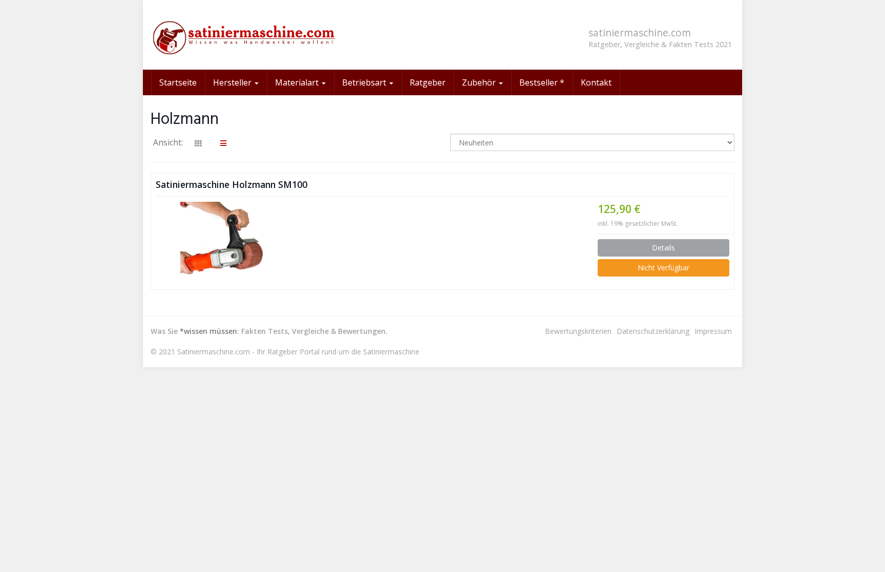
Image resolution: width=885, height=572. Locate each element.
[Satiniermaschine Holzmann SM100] (222, 243)
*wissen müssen (208, 331)
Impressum (713, 331)
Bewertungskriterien (578, 331)
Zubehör (480, 82)
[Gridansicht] (198, 143)
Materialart (298, 82)
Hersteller (233, 82)
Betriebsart (365, 82)
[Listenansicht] (223, 143)
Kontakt (596, 82)
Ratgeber (428, 82)
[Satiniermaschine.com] (243, 34)
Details (663, 247)
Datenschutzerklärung (653, 331)
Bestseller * (541, 82)
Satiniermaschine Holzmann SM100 (231, 184)
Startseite (178, 82)
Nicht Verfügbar (663, 267)
